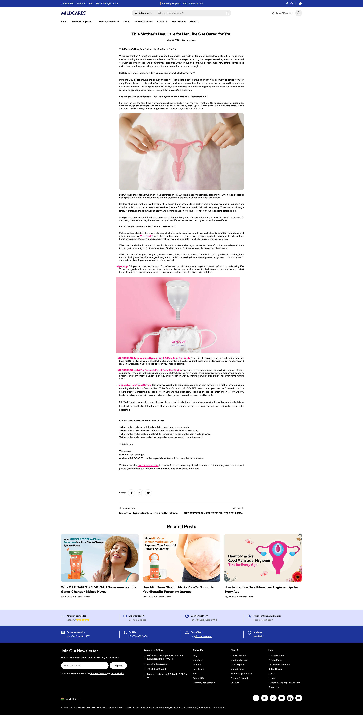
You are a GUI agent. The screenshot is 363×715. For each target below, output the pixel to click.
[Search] (227, 13)
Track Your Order (84, 3)
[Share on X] (140, 492)
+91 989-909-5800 (156, 669)
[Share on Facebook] (131, 492)
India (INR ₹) (71, 699)
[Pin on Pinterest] (148, 492)
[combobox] (181, 13)
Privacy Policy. (117, 673)
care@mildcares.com (157, 664)
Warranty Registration (107, 3)
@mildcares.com (203, 636)
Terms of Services (98, 673)
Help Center (67, 3)
